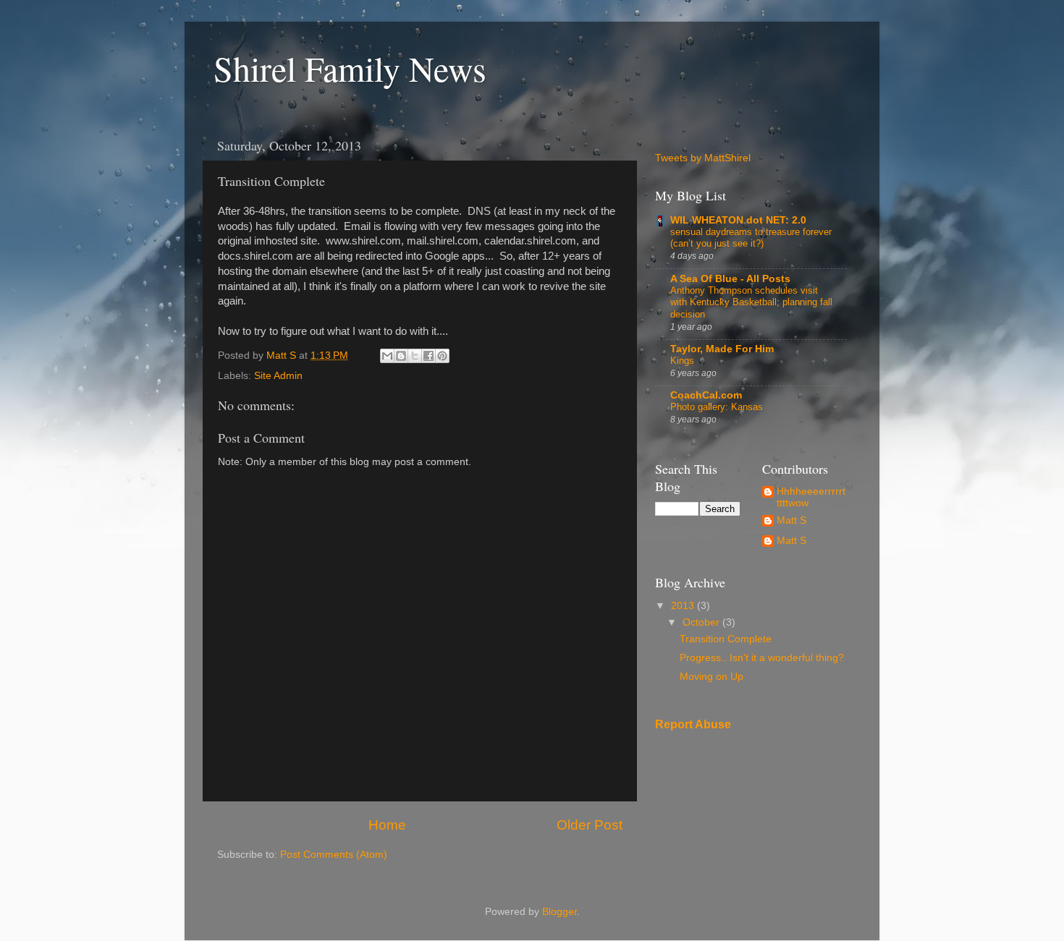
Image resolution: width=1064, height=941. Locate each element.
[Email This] (387, 356)
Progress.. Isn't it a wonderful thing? (762, 657)
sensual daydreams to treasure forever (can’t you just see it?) (751, 238)
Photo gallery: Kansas (716, 406)
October (702, 622)
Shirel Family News (350, 68)
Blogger (559, 911)
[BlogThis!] (401, 356)
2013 (684, 605)
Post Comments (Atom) (333, 854)
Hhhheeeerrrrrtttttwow (811, 497)
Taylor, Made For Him (722, 349)
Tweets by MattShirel (703, 158)
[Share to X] (415, 356)
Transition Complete (726, 639)
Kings (682, 360)
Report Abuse (693, 724)
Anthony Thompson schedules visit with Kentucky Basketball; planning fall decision (751, 302)
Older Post (589, 825)
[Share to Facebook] (428, 356)
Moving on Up (711, 676)
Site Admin (278, 375)
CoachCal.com (706, 395)
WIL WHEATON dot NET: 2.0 (738, 220)
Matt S (791, 520)
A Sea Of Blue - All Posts (730, 278)
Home (387, 825)
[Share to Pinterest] (442, 356)
